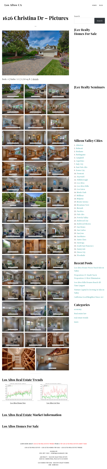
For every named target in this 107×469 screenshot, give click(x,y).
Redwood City (82, 220)
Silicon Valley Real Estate (58, 457)
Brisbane (79, 151)
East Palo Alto (81, 167)
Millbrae (80, 195)
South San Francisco (85, 246)
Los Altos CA (13, 5)
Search (77, 16)
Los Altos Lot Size (53, 403)
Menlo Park (81, 192)
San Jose (80, 233)
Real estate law (80, 313)
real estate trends (81, 317)
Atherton (79, 145)
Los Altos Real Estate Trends (22, 380)
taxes (76, 322)
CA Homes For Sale (45, 463)
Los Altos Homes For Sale (20, 426)
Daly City (79, 164)
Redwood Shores (84, 224)
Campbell (80, 158)
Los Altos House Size (18, 403)
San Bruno (81, 227)
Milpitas (80, 198)
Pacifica (80, 211)
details (35, 79)
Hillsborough (82, 180)
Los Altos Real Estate (17, 415)
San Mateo (81, 236)
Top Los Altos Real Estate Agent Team (73, 444)
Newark (80, 208)
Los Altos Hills (83, 186)
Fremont (80, 173)
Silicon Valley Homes (61, 463)
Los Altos (80, 183)
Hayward (80, 176)
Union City (81, 252)
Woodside (81, 255)
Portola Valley (82, 217)
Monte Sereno (82, 202)
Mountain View (83, 205)
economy (78, 309)
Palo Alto (80, 214)
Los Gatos (81, 189)
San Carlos (81, 230)
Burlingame (80, 154)
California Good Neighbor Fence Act (88, 297)
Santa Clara (81, 239)
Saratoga (80, 242)
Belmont (79, 148)
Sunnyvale (81, 249)
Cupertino (80, 161)
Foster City (80, 170)
